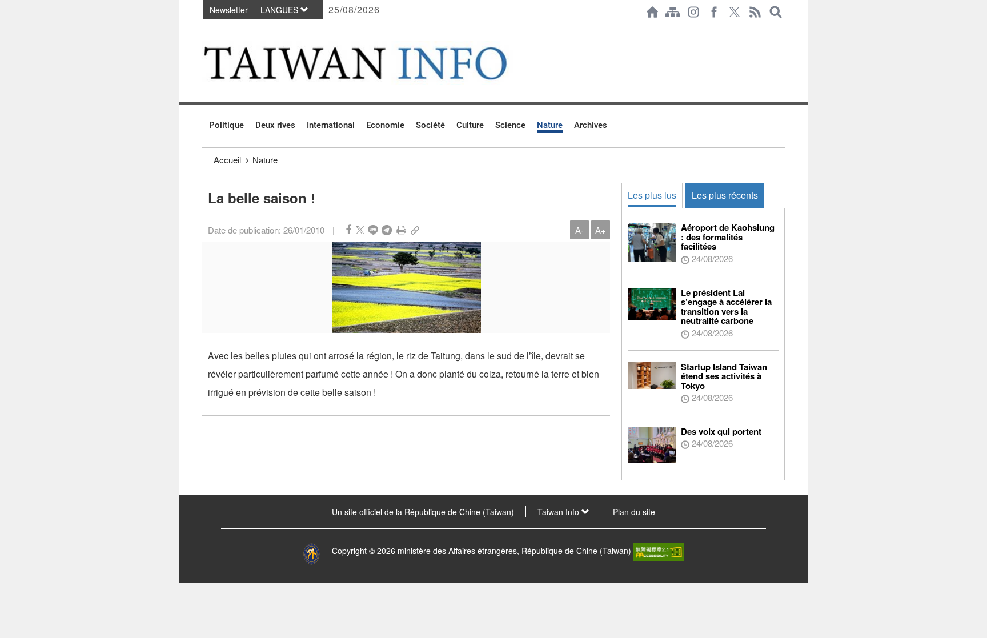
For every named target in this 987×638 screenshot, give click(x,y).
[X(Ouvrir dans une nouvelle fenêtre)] (734, 12)
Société (430, 125)
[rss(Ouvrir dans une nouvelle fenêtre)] (755, 12)
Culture (470, 125)
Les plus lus (652, 195)
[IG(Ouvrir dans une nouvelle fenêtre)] (693, 12)
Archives (590, 125)
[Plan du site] (673, 12)
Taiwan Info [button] (559, 511)
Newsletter (229, 9)
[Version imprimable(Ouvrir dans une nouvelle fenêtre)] (401, 230)
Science (510, 125)
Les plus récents (725, 195)
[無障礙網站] (658, 550)
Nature (550, 125)
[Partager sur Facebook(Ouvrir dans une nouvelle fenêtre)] (348, 230)
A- (579, 230)
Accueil (227, 160)
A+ (600, 230)
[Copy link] (415, 230)
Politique (226, 125)
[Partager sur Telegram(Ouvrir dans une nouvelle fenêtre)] (387, 230)
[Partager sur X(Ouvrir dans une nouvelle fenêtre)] (360, 230)
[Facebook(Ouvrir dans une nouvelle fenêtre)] (714, 12)
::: (205, 29)
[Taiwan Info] (374, 63)
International (331, 125)
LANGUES (280, 9)
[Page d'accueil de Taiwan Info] (652, 12)
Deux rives (275, 125)
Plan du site (634, 511)
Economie (385, 125)
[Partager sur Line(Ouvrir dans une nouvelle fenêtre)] (373, 230)
